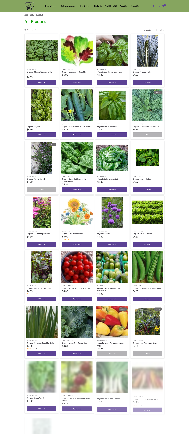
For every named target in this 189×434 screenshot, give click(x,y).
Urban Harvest (32, 69)
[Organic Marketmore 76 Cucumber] (77, 105)
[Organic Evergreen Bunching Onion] (42, 322)
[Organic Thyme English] (42, 158)
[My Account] (159, 6)
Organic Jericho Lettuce (142, 234)
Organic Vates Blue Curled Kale (74, 343)
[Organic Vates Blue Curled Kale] (77, 322)
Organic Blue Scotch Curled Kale (146, 127)
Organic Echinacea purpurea (38, 234)
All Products (39, 15)
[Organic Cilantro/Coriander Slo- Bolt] (42, 51)
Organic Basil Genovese (107, 127)
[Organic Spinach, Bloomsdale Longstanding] (77, 158)
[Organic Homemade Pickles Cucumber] (112, 267)
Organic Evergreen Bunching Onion (41, 343)
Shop (32, 15)
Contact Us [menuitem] (134, 6)
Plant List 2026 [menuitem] (111, 6)
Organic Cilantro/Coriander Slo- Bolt (40, 73)
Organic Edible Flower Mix (72, 234)
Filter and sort (31, 30)
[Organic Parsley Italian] (147, 158)
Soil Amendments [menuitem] (68, 6)
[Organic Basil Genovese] (112, 105)
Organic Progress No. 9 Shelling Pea (147, 288)
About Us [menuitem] (123, 6)
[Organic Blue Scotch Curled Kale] (147, 105)
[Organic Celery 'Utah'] (42, 376)
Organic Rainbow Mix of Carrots (146, 398)
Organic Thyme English (36, 179)
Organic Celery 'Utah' (35, 398)
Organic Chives (103, 234)
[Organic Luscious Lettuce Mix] (77, 51)
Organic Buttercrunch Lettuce (109, 179)
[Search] (154, 6)
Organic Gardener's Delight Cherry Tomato (76, 399)
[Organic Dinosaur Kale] (147, 51)
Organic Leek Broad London (108, 398)
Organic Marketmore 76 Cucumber (76, 127)
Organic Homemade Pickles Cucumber (108, 289)
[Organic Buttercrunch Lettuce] (112, 158)
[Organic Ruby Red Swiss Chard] (147, 322)
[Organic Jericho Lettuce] (147, 212)
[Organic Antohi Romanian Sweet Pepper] (112, 322)
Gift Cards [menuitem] (98, 6)
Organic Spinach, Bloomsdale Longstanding (74, 180)
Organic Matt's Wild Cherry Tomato (76, 288)
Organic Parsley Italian (142, 179)
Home (26, 15)
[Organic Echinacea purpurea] (42, 212)
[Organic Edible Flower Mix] (77, 212)
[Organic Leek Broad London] (112, 376)
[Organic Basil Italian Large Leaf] (112, 51)
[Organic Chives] (112, 212)
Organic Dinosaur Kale (142, 72)
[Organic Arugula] (42, 105)
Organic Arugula (33, 127)
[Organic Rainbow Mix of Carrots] (147, 376)
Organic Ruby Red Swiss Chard (145, 343)
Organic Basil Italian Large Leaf (109, 72)
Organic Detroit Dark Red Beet (39, 288)
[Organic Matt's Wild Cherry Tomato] (77, 267)
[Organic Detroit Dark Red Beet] (42, 267)
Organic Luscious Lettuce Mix (74, 72)
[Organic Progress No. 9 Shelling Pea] (147, 267)
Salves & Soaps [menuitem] (84, 6)
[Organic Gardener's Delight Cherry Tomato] (77, 376)
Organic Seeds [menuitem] (50, 6)
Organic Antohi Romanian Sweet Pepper (110, 344)
